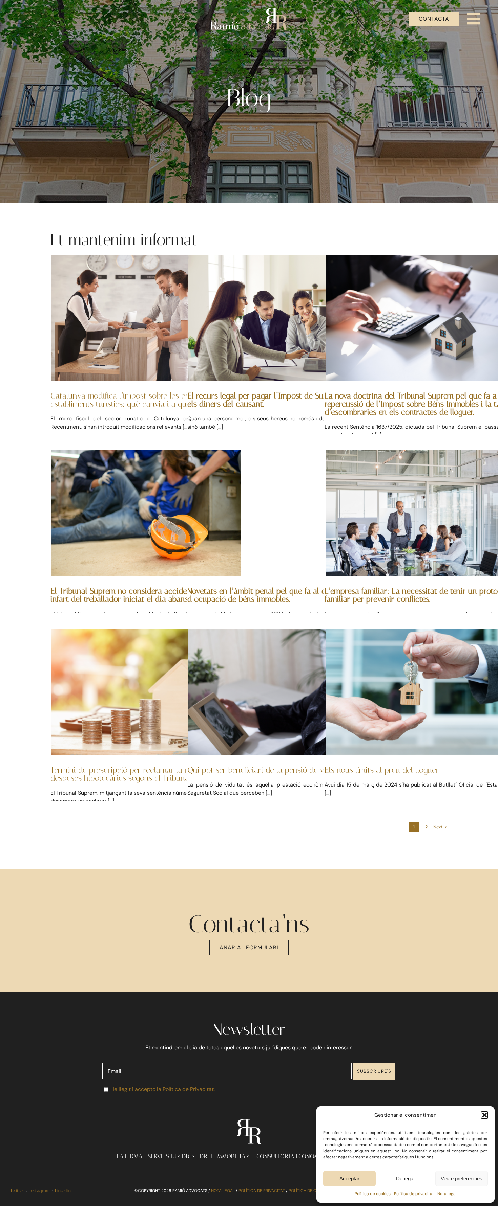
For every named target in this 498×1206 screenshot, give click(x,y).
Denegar (405, 1178)
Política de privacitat (414, 1194)
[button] (484, 1115)
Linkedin (63, 1191)
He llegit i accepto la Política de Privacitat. (162, 1089)
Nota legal (447, 1194)
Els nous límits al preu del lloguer (382, 770)
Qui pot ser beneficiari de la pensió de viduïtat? (269, 770)
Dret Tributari (146, 336)
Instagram (39, 1191)
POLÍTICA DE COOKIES (310, 1190)
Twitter (17, 1191)
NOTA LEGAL (223, 1190)
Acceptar (349, 1178)
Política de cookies (373, 1194)
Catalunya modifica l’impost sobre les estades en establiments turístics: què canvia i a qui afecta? (134, 400)
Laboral (420, 531)
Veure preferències (461, 1178)
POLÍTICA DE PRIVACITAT (261, 1190)
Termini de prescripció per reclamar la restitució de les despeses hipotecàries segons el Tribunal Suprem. (144, 774)
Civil (283, 705)
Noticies (146, 531)
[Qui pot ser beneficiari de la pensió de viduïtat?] (283, 692)
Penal (300, 531)
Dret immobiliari (420, 347)
